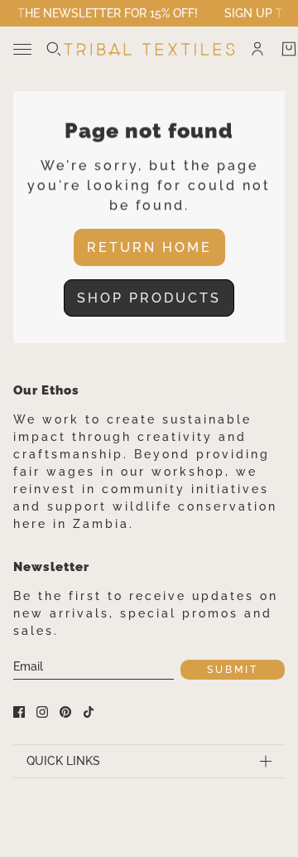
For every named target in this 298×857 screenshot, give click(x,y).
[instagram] (42, 712)
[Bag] (289, 49)
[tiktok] (88, 712)
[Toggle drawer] (22, 49)
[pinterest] (65, 712)
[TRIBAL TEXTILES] (149, 49)
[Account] (257, 49)
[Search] (54, 49)
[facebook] (19, 712)
